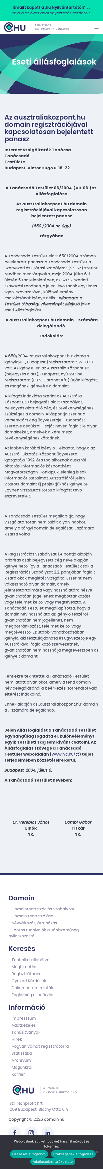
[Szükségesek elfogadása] (96, 1151)
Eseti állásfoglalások (54, 61)
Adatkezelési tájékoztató (53, 1161)
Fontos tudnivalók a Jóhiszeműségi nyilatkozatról (44, 933)
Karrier (18, 1074)
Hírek (17, 1039)
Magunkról (22, 1067)
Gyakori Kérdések (29, 981)
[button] (96, 27)
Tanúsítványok (26, 1032)
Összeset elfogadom (29, 1154)
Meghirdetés (24, 967)
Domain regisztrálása (32, 916)
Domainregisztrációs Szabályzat (43, 909)
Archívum (21, 1060)
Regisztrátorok (26, 974)
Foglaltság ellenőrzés (32, 995)
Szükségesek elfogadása (73, 1154)
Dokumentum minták (32, 988)
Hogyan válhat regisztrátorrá (40, 1046)
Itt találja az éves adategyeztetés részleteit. (51, 10)
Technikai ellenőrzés (32, 960)
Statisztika (22, 1053)
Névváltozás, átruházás (34, 923)
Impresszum (24, 1018)
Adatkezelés (24, 1025)
